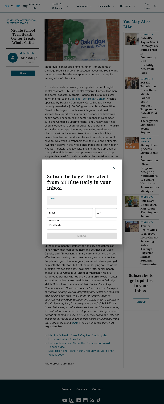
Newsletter (54, 220)
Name (51, 198)
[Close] (114, 168)
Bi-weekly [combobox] (55, 225)
